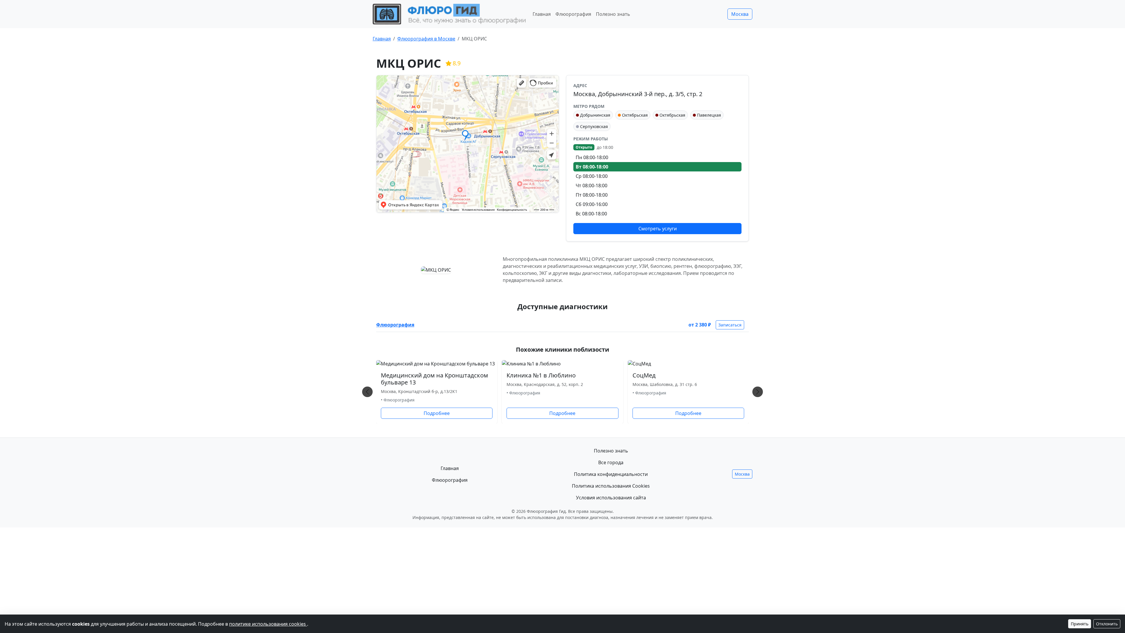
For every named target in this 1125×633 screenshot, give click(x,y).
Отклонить (1107, 624)
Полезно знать (613, 14)
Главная (542, 14)
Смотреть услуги (657, 228)
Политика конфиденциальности (611, 474)
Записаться (730, 325)
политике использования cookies (268, 624)
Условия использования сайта (611, 497)
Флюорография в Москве (426, 38)
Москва (740, 14)
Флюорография (573, 14)
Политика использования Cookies (611, 486)
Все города (610, 462)
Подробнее (437, 413)
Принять (1079, 624)
